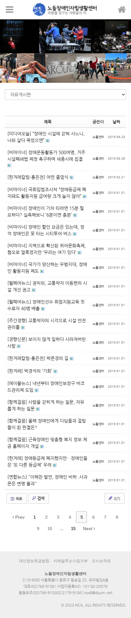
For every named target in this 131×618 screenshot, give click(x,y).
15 (73, 528)
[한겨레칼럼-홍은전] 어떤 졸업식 (38, 177)
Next (88, 528)
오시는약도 (101, 561)
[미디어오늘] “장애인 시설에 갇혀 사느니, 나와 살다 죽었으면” (46, 137)
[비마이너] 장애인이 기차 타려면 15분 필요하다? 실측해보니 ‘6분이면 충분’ (45, 211)
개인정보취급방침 (34, 561)
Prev (19, 517)
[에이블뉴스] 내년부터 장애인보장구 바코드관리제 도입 (46, 386)
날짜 (116, 121)
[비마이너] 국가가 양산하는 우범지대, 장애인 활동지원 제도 (47, 267)
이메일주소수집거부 (70, 561)
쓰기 (116, 498)
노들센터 (98, 137)
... (61, 528)
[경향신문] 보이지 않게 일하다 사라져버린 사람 (46, 342)
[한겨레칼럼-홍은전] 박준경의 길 (38, 358)
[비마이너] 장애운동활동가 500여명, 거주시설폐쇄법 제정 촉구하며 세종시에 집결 (46, 155)
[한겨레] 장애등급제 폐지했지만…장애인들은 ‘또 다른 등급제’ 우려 (47, 461)
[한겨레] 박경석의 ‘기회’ (30, 370)
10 (49, 528)
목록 (18, 498)
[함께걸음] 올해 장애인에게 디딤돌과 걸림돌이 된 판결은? (46, 424)
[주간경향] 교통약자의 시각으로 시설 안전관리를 (46, 324)
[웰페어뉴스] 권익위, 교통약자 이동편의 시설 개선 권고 (47, 286)
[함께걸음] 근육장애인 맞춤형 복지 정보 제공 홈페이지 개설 (47, 443)
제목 (48, 121)
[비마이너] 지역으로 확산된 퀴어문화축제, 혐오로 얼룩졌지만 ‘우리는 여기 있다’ (46, 249)
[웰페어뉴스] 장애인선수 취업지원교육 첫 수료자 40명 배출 (46, 305)
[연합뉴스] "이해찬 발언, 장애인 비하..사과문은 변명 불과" (47, 480)
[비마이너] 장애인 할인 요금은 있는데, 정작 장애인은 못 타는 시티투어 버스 (45, 230)
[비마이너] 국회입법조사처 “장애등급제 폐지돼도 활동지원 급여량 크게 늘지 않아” (46, 193)
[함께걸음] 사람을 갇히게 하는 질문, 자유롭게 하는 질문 (45, 405)
